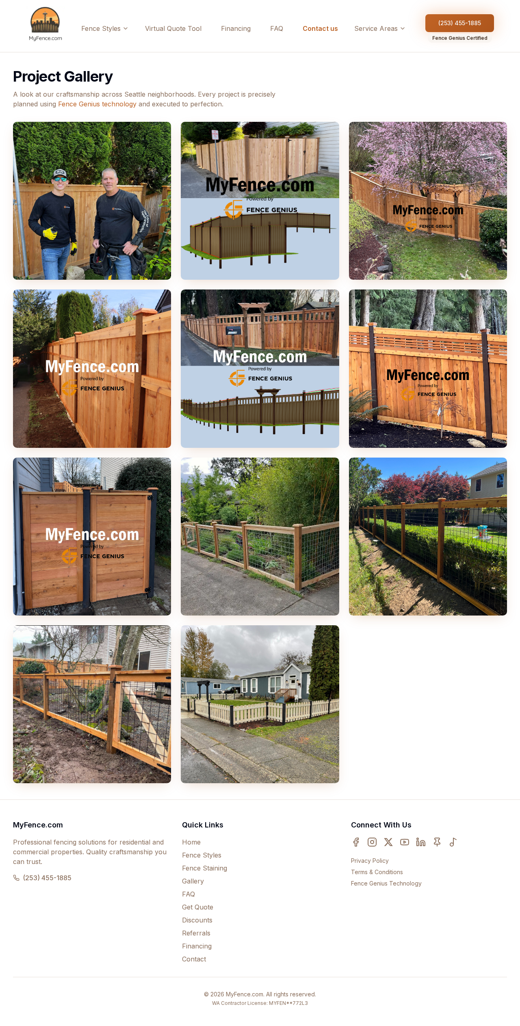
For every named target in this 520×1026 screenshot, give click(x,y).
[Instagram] (372, 842)
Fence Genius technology (97, 104)
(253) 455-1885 (459, 22)
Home (191, 842)
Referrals (196, 933)
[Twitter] (388, 842)
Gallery (193, 881)
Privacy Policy (370, 860)
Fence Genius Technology (386, 883)
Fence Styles (101, 28)
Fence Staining (204, 868)
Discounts (197, 920)
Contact (194, 959)
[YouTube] (405, 842)
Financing (236, 28)
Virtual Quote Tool (173, 28)
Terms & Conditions (377, 871)
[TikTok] (453, 842)
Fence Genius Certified (460, 38)
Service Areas (376, 28)
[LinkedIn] (421, 842)
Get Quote (197, 907)
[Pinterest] (437, 842)
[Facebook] (356, 842)
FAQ (276, 28)
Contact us (320, 28)
